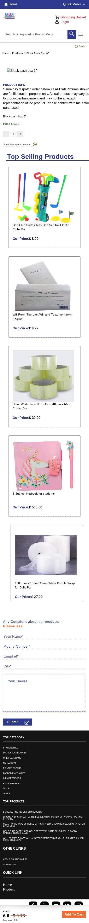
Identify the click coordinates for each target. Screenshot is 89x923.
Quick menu (72, 4)
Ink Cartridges (12, 778)
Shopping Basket (73, 17)
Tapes (6, 794)
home (5, 53)
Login (65, 22)
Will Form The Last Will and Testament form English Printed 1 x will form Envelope (44, 839)
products (17, 53)
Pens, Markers (11, 783)
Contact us (9, 864)
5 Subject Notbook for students (22, 812)
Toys (6, 788)
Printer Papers (12, 768)
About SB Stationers (15, 859)
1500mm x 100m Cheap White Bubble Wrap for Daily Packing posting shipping (42, 818)
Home (13, 4)
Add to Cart (74, 914)
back (82, 46)
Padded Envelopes (14, 773)
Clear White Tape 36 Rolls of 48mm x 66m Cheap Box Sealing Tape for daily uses (44, 825)
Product (8, 889)
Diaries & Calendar (14, 753)
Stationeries (10, 748)
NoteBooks (10, 763)
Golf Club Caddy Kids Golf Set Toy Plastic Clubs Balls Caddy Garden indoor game (40, 832)
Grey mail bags (12, 758)
